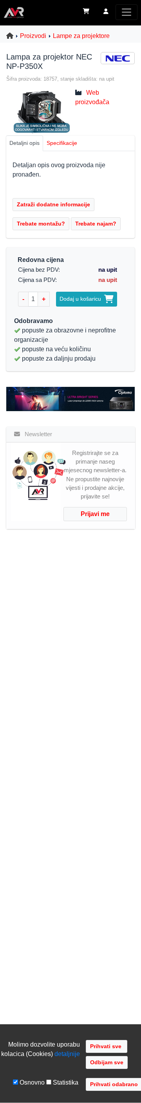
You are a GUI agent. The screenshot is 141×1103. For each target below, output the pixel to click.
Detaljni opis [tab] (24, 143)
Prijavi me (95, 514)
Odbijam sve (106, 1062)
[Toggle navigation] (126, 12)
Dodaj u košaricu (82, 299)
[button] (106, 12)
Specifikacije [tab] (62, 143)
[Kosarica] (86, 12)
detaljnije (67, 1054)
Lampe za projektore (81, 35)
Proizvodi (33, 35)
